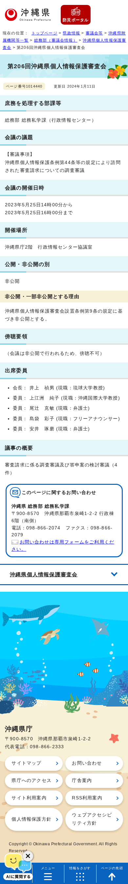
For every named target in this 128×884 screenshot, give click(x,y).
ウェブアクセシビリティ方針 (92, 818)
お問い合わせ (87, 763)
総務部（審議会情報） (55, 40)
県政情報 (71, 33)
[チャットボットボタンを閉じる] (28, 856)
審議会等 (94, 33)
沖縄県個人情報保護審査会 (43, 574)
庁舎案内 (82, 780)
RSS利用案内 (87, 797)
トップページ (44, 33)
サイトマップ (26, 763)
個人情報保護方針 (31, 819)
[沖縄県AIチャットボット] (18, 866)
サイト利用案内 (28, 797)
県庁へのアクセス (31, 780)
